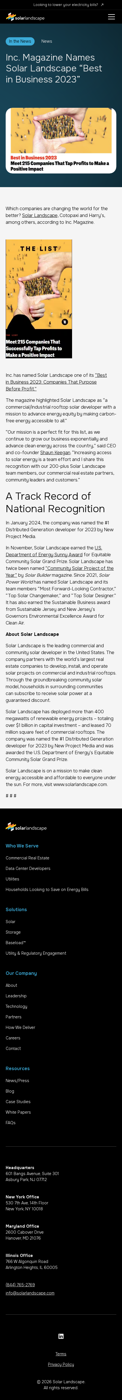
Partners (14, 1017)
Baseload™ (16, 942)
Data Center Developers (28, 868)
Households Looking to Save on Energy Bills (47, 889)
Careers (13, 1038)
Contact (13, 1048)
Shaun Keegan (55, 453)
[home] (25, 17)
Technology (16, 1006)
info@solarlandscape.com (30, 1293)
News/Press (17, 1080)
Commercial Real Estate (27, 858)
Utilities (12, 879)
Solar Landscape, (40, 215)
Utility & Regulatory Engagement (36, 953)
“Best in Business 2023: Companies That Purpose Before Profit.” (56, 382)
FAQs (11, 1122)
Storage (13, 932)
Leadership (16, 995)
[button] (110, 17)
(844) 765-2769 (20, 1284)
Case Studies (18, 1101)
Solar (10, 921)
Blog (10, 1091)
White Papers (18, 1112)
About (11, 985)
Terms (61, 1353)
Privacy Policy (61, 1364)
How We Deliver (20, 1027)
